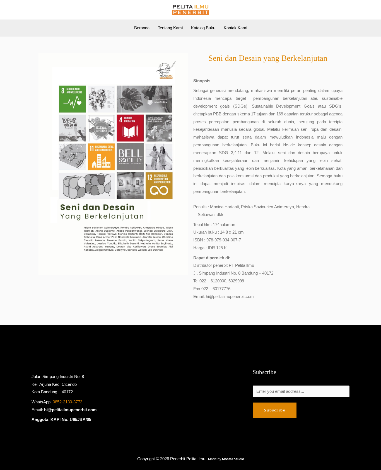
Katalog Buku (203, 27)
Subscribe (274, 410)
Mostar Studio (233, 459)
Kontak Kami (235, 27)
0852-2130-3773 (67, 401)
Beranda (141, 27)
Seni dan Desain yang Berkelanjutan (267, 58)
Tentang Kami (170, 27)
